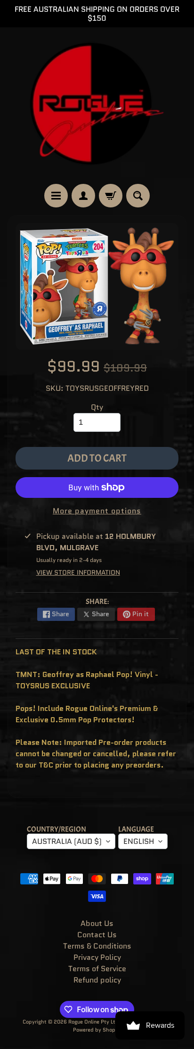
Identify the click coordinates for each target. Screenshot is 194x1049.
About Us (97, 923)
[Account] (83, 195)
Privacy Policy (97, 957)
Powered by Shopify (97, 1029)
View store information (78, 572)
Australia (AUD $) (67, 841)
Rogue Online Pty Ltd (93, 1021)
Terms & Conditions (97, 946)
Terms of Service (97, 968)
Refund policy (97, 980)
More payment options (97, 510)
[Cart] (110, 195)
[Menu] (56, 195)
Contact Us (97, 934)
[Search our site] (138, 195)
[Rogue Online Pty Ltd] (97, 105)
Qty (97, 407)
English (138, 841)
